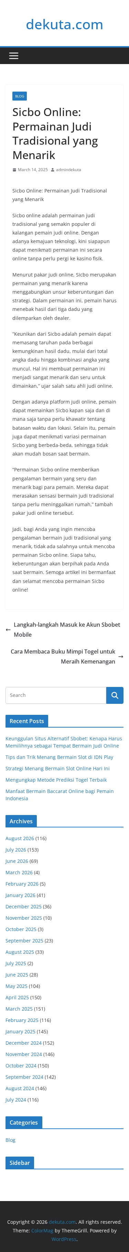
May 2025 (17, 986)
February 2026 (22, 883)
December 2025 (24, 906)
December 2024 (24, 1043)
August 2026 (20, 838)
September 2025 (24, 940)
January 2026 (20, 895)
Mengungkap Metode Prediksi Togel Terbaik (56, 779)
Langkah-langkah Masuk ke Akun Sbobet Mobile (67, 629)
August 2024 (20, 1088)
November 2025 (24, 918)
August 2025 (20, 952)
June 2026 (17, 861)
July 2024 (16, 1099)
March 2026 (19, 872)
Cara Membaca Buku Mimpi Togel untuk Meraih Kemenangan (63, 656)
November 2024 (24, 1054)
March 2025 (19, 1008)
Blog (19, 96)
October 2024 (21, 1065)
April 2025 (17, 997)
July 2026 (16, 849)
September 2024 (24, 1077)
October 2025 (21, 929)
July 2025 (16, 963)
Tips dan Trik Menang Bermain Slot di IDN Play (59, 757)
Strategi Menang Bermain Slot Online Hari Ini (58, 768)
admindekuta (68, 170)
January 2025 (20, 1031)
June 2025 (17, 974)
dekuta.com (65, 23)
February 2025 (22, 1020)
